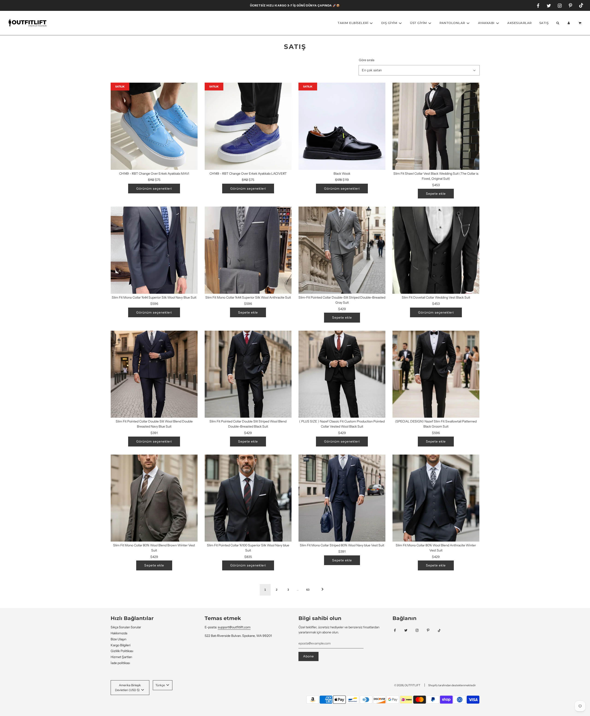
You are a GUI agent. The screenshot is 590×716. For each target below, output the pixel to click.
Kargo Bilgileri (120, 645)
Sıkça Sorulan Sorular (126, 627)
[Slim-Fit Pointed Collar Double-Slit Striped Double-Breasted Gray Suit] (342, 250)
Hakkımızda (119, 633)
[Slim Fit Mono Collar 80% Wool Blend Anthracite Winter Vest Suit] (436, 498)
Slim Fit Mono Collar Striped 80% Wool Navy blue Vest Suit (342, 545)
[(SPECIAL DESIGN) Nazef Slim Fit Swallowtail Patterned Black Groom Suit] (436, 374)
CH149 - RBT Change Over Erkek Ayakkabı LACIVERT (248, 173)
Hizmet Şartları (121, 657)
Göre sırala (366, 60)
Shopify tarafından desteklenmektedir (452, 685)
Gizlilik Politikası (122, 651)
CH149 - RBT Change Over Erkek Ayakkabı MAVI (154, 173)
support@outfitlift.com (234, 627)
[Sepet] (580, 23)
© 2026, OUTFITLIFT (407, 685)
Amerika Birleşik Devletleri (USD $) (128, 687)
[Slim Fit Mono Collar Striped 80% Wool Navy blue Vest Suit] (342, 498)
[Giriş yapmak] (568, 23)
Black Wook (341, 173)
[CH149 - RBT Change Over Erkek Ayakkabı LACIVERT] (248, 126)
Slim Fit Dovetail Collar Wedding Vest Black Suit (436, 297)
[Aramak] (557, 23)
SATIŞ (544, 23)
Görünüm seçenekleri (154, 188)
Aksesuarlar (519, 23)
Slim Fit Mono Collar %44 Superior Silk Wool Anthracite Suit (248, 297)
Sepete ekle (436, 194)
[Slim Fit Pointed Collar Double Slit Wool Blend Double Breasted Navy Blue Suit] (154, 374)
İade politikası (120, 663)
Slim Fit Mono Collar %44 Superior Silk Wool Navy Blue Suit (154, 297)
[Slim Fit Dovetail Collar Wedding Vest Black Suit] (436, 250)
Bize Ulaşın (118, 639)
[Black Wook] (342, 126)
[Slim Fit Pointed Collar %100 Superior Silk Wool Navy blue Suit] (248, 498)
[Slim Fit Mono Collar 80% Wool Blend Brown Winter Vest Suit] (154, 498)
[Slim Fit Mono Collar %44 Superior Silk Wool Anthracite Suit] (248, 250)
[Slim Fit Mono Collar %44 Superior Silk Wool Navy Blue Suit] (154, 250)
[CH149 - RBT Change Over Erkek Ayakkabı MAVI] (154, 126)
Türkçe (160, 685)
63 (308, 589)
